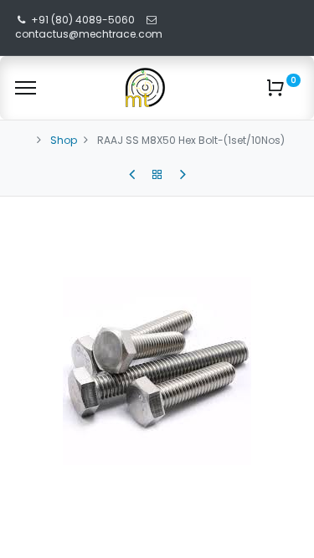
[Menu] (25, 88)
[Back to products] (157, 175)
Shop (63, 140)
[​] (131, 175)
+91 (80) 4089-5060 (83, 20)
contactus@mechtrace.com (90, 34)
